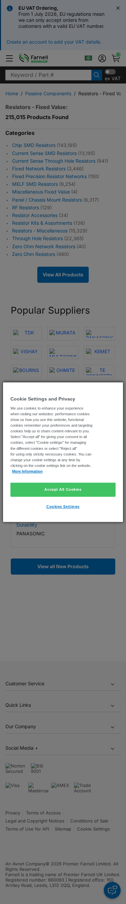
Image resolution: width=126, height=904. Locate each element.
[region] (63, 452)
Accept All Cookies (62, 489)
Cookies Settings (63, 506)
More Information (27, 471)
